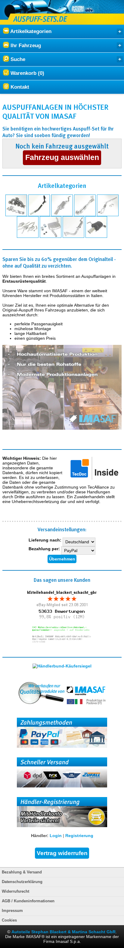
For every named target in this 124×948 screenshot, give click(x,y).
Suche (17, 59)
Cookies (9, 920)
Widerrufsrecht (15, 891)
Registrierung (79, 835)
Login (56, 835)
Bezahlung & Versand (22, 872)
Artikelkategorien (30, 31)
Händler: (39, 835)
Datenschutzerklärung (22, 882)
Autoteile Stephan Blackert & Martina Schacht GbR (63, 931)
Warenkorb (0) (26, 73)
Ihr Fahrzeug (25, 45)
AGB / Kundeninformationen (28, 901)
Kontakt (19, 87)
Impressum (12, 911)
